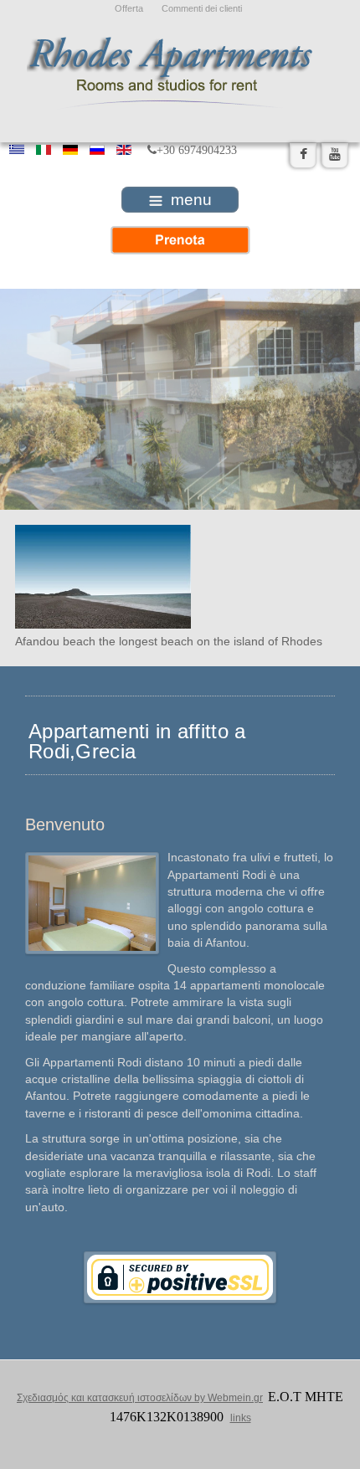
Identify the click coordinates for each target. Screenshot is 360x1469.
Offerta (129, 8)
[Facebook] (303, 155)
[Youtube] (334, 155)
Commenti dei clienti (202, 8)
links (240, 1418)
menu (191, 199)
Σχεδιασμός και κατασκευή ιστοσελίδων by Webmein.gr (140, 1398)
